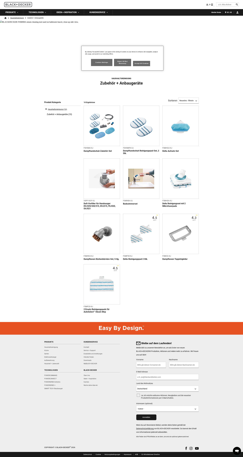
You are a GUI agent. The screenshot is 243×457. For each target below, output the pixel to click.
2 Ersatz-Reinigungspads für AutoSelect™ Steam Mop (96, 310)
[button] (186, 448)
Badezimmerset (130, 204)
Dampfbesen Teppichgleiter (175, 259)
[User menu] (237, 12)
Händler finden (216, 12)
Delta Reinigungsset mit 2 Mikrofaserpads (174, 204)
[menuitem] (11, 12)
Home (5, 18)
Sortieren (172, 100)
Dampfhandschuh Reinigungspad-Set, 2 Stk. (141, 152)
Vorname (139, 360)
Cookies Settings (101, 62)
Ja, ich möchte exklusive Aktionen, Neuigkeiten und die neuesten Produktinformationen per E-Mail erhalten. (166, 396)
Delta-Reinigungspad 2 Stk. (135, 259)
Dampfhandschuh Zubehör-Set (98, 151)
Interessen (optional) (144, 403)
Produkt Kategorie (52, 102)
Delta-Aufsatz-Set (170, 151)
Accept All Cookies (141, 63)
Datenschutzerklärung (145, 429)
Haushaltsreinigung (17, 18)
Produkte (10, 12)
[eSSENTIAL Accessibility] (209, 4)
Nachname (173, 360)
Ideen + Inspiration (66, 12)
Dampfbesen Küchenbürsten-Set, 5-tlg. (101, 259)
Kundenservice (97, 12)
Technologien (36, 12)
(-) (46, 109)
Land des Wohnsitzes (144, 383)
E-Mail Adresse (142, 372)
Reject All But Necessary (122, 62)
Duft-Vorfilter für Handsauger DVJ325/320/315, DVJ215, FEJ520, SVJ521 (100, 206)
